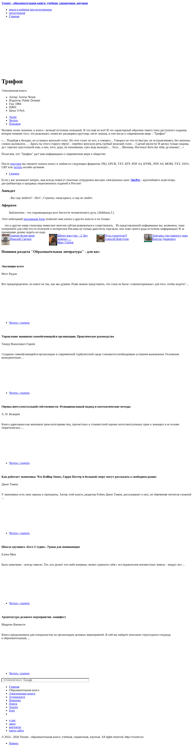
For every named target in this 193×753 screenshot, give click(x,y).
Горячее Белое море (22, 235)
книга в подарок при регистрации (30, 9)
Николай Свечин (20, 239)
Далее (13, 117)
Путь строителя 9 (116, 235)
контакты (15, 727)
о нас (12, 720)
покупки (15, 163)
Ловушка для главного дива (170, 235)
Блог (12, 710)
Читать (13, 120)
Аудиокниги (17, 697)
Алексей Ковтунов (117, 239)
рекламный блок (34, 219)
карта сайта (16, 730)
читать (18, 167)
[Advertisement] (68, 47)
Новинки (15, 700)
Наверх (13, 743)
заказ (12, 723)
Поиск (13, 703)
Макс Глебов (65, 242)
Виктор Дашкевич (164, 239)
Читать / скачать (19, 322)
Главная (14, 686)
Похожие (15, 123)
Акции (13, 707)
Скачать (14, 173)
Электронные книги (22, 693)
